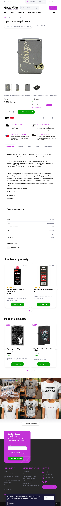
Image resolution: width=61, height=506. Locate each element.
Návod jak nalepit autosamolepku (31, 485)
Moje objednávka (8, 489)
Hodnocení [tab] (20, 146)
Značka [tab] (37, 146)
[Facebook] (43, 481)
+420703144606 (49, 474)
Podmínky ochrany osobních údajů (12, 480)
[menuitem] (6, 13)
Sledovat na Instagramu (31, 423)
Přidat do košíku (24, 112)
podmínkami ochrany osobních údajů (16, 454)
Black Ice (52, 219)
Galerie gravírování (27, 473)
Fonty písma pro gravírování (29, 476)
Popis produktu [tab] (10, 146)
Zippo (52, 234)
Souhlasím (49, 498)
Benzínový (51, 230)
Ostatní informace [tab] (48, 146)
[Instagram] (46, 481)
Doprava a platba (8, 484)
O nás (5, 1)
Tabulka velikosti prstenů (29, 478)
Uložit (12, 118)
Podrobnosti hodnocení (26, 26)
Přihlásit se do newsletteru (16, 458)
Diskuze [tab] (29, 146)
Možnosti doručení (36, 107)
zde (32, 500)
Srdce (52, 237)
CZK (52, 1)
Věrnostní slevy (7, 487)
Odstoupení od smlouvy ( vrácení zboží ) (11, 477)
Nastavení (11, 503)
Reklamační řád (7, 482)
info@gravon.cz (49, 471)
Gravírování (26, 471)
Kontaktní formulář (49, 487)
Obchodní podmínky (13, 1)
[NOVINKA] (17, 335)
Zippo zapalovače (15, 247)
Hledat (37, 7)
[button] (29, 310)
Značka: (38, 27)
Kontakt (25, 488)
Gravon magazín (27, 483)
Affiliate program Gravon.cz (29, 481)
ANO (53, 226)
